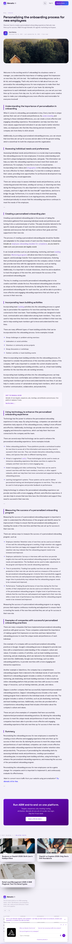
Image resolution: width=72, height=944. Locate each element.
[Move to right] (61, 925)
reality (24, 458)
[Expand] (63, 925)
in (5, 910)
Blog (5, 13)
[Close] (65, 919)
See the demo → (10, 403)
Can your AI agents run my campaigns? (29, 931)
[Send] (63, 935)
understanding (48, 116)
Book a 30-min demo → (36, 819)
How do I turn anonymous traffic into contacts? (49, 928)
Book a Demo (62, 3)
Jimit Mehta (12, 32)
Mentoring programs (19, 255)
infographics (31, 168)
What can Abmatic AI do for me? (27, 928)
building (58, 252)
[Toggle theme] (45, 3)
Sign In (51, 3)
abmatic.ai (45, 939)
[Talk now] (60, 935)
